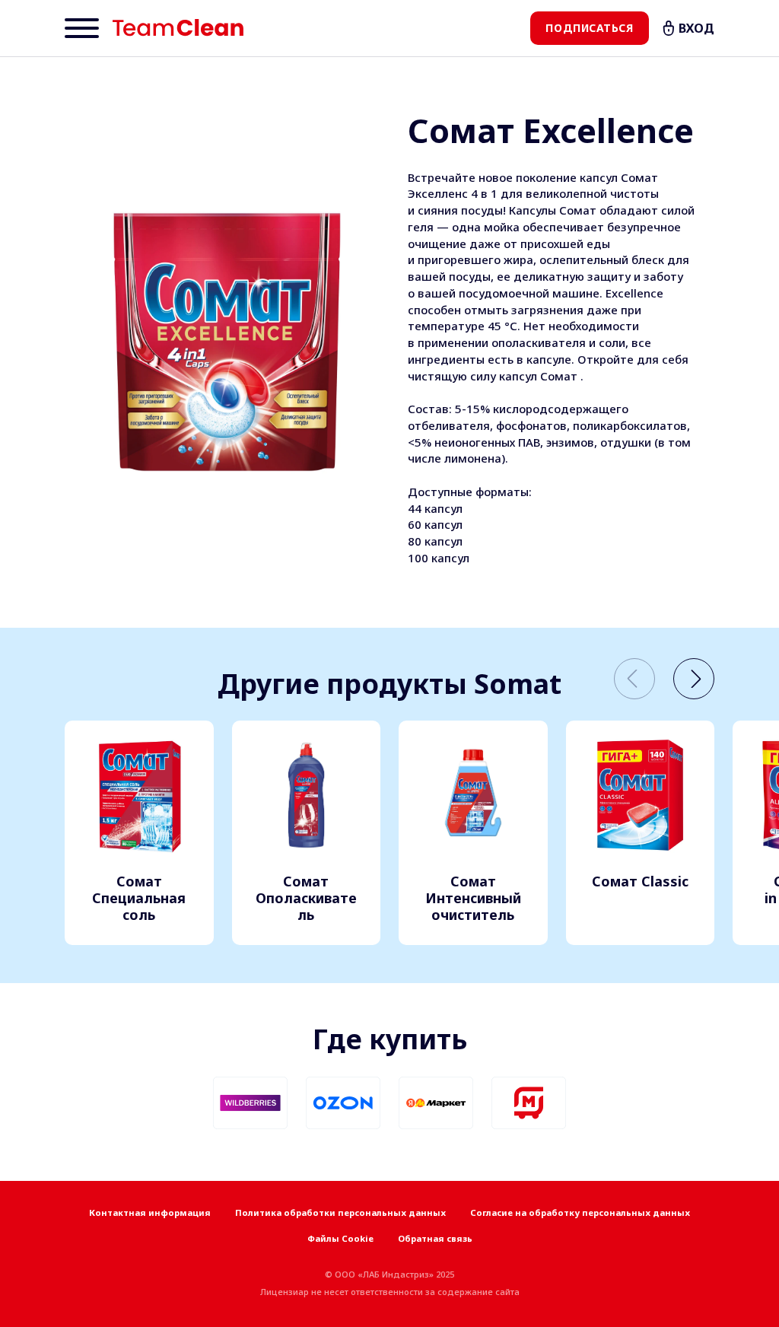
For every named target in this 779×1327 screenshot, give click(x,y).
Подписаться (589, 28)
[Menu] (82, 28)
